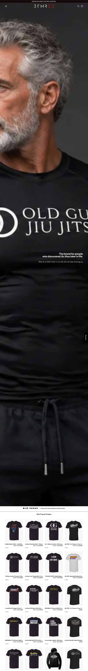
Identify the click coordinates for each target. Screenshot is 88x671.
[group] (44, 1)
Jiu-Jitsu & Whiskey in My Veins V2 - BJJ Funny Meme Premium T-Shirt (34, 608)
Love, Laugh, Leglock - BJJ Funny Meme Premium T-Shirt (54, 640)
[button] (78, 6)
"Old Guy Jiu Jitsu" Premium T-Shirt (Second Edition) (14, 576)
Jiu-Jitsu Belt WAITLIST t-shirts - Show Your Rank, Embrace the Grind (34, 640)
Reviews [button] (86, 337)
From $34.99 (18, 545)
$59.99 (80, 609)
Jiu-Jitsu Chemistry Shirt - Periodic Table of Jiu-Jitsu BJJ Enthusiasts (34, 544)
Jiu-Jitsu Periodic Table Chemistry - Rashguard (74, 640)
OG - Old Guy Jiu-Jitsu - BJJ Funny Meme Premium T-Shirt (54, 544)
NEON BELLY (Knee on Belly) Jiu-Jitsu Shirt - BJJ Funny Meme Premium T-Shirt (54, 608)
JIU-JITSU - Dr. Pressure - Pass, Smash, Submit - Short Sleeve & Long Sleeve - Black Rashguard (74, 608)
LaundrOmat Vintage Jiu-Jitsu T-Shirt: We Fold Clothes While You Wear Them (14, 608)
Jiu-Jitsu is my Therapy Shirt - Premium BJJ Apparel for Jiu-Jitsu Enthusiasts (34, 576)
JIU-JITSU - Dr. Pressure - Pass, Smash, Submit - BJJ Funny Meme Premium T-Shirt (74, 544)
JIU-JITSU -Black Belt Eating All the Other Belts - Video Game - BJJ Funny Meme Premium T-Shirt (74, 576)
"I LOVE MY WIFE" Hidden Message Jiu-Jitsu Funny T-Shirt (54, 576)
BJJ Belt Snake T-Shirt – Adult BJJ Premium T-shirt (14, 544)
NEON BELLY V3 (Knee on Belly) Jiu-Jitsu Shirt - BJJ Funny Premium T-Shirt (14, 640)
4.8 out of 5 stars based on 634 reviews (53, 508)
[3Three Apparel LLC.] (44, 6)
